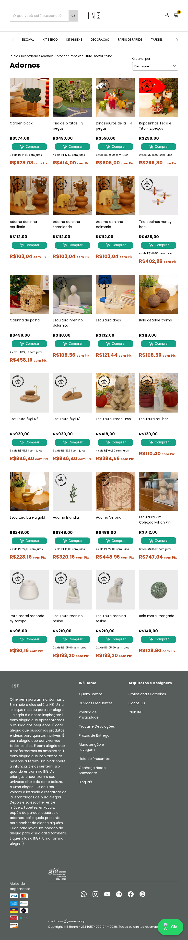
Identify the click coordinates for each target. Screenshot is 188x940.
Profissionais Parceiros (147, 694)
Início (14, 56)
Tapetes (157, 39)
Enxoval (28, 39)
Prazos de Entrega (94, 735)
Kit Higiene (74, 39)
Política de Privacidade (89, 715)
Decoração (100, 39)
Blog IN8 (85, 782)
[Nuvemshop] (67, 922)
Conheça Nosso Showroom (92, 770)
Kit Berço (50, 39)
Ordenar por (141, 59)
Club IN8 (135, 712)
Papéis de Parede (130, 39)
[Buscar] (73, 16)
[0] (175, 15)
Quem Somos (91, 694)
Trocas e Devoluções (97, 726)
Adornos (47, 56)
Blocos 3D (137, 703)
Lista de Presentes (94, 758)
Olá (174, 927)
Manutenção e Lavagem (91, 747)
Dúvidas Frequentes (96, 703)
